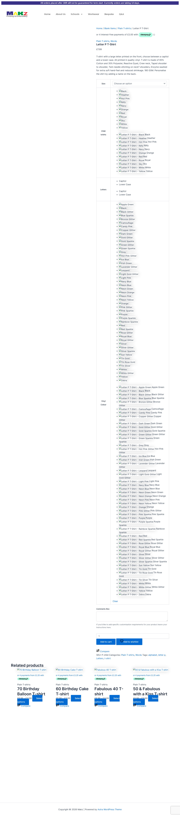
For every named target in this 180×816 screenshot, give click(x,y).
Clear (115, 601)
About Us (60, 14)
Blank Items (110, 28)
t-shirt (107, 658)
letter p (162, 655)
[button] (143, 134)
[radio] (143, 91)
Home (47, 14)
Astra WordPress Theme (110, 809)
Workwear (93, 14)
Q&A (121, 14)
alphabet (152, 655)
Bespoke (109, 14)
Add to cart (106, 641)
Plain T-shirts (124, 28)
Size (103, 83)
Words (114, 41)
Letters (103, 189)
